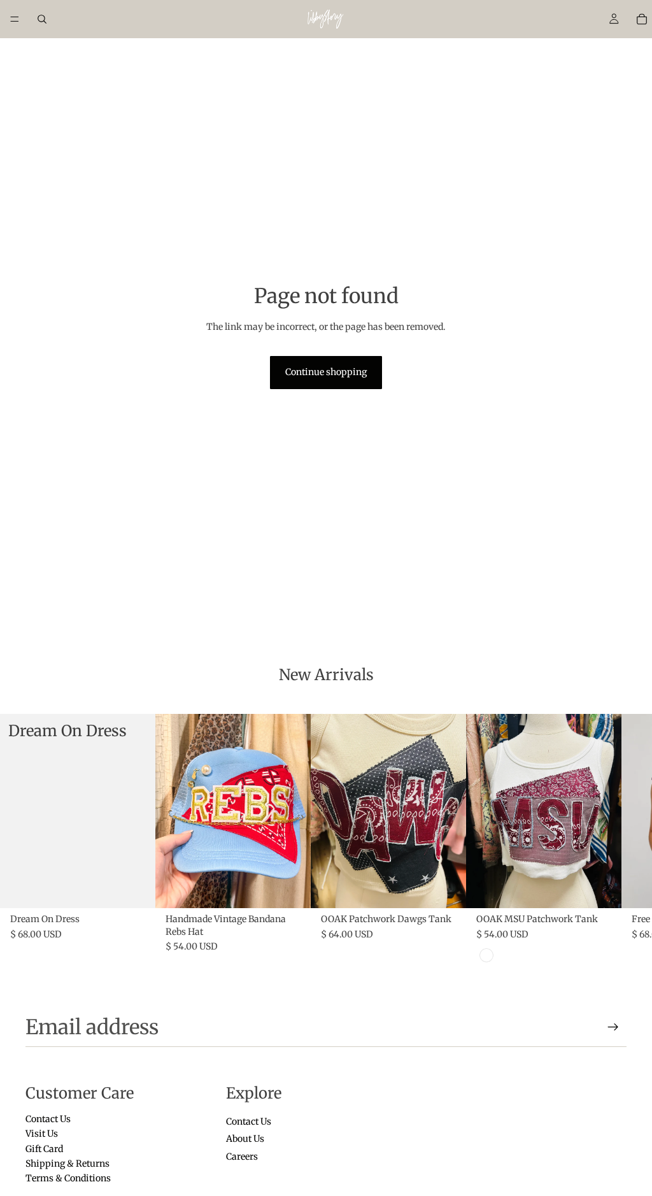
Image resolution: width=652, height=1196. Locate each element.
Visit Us (41, 1133)
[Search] (42, 19)
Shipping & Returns (67, 1163)
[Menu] (14, 19)
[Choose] (135, 889)
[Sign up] (613, 1027)
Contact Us (48, 1118)
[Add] (291, 889)
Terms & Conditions (68, 1178)
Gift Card (44, 1148)
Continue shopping (326, 372)
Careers (242, 1156)
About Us (245, 1138)
